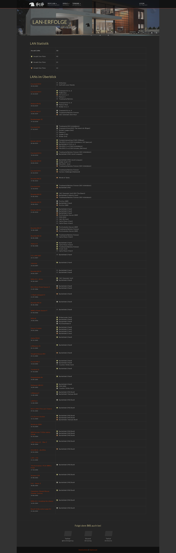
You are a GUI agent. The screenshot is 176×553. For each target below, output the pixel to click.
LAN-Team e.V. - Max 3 (39, 442)
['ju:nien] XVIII (36, 153)
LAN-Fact (34, 401)
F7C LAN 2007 (36, 255)
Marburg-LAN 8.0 (37, 385)
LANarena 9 (35, 393)
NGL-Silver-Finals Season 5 (40, 287)
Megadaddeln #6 (37, 377)
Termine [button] (76, 4)
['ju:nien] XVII (36, 171)
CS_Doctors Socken (38, 416)
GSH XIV (34, 263)
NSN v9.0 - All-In (37, 279)
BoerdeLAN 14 (36, 303)
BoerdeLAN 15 (36, 271)
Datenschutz (83, 550)
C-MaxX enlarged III (38, 295)
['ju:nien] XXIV (36, 84)
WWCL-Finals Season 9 (39, 310)
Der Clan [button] (54, 4)
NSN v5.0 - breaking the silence (42, 501)
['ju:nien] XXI (35, 127)
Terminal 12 (35, 369)
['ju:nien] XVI (35, 186)
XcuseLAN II (35, 362)
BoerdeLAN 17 (36, 228)
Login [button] (143, 4)
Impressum (93, 550)
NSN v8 (33, 318)
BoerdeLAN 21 (36, 178)
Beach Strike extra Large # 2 (41, 509)
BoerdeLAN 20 (36, 194)
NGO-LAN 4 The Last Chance (41, 409)
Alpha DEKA (35, 338)
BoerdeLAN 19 (36, 202)
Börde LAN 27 (36, 111)
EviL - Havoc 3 (36, 483)
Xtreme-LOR (35, 475)
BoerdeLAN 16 (36, 236)
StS (89, 525)
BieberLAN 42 (36, 104)
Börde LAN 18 (36, 210)
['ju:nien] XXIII (36, 92)
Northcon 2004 (36, 424)
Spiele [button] (66, 4)
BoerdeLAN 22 (36, 161)
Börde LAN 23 (36, 141)
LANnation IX (35, 346)
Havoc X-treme (36, 328)
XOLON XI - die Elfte (38, 450)
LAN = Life (34, 458)
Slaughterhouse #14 (38, 354)
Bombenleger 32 (37, 119)
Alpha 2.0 (34, 244)
